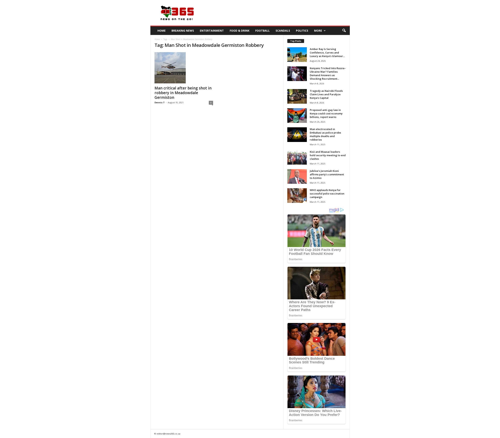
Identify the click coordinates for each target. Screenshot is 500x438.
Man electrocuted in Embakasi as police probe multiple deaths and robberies (325, 134)
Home (161, 30)
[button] (344, 30)
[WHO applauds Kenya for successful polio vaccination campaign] (297, 195)
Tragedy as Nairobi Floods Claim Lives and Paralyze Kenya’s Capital (326, 94)
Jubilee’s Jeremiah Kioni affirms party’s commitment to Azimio (327, 174)
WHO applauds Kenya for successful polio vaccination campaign (327, 193)
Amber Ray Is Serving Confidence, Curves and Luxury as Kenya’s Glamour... (327, 52)
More (318, 30)
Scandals (283, 30)
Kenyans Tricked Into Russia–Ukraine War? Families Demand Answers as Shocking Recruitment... (328, 73)
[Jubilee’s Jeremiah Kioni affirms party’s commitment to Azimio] (297, 176)
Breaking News (182, 30)
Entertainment (212, 30)
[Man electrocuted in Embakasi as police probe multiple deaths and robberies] (297, 134)
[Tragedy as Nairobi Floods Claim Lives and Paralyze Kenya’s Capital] (297, 96)
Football (262, 30)
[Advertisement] (279, 13)
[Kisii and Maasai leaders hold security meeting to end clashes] (297, 157)
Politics (302, 30)
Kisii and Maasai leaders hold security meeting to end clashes (328, 155)
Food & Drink (239, 30)
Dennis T (159, 102)
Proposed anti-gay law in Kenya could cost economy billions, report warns (326, 113)
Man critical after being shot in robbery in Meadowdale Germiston (183, 93)
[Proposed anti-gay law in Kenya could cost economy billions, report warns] (297, 115)
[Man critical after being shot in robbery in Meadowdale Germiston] (183, 67)
